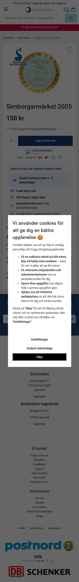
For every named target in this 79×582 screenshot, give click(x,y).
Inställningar (39, 339)
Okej (39, 357)
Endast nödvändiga (39, 348)
